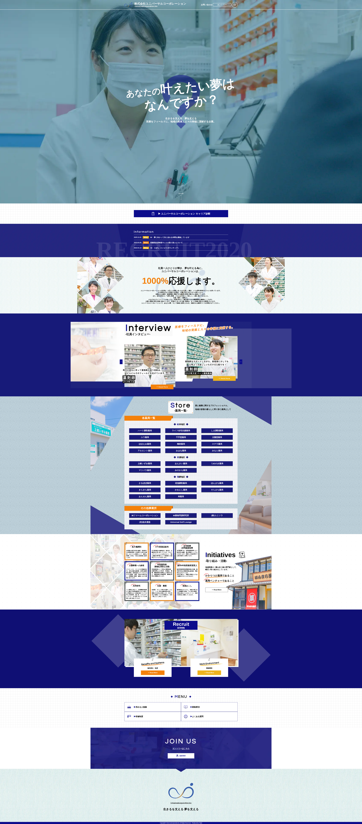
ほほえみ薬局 (145, 444)
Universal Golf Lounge (181, 522)
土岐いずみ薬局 (145, 463)
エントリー (222, 5)
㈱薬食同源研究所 (181, 515)
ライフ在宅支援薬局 (181, 430)
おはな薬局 (181, 450)
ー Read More (162, 387)
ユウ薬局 (145, 437)
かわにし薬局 (181, 490)
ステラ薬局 (217, 444)
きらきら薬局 (145, 490)
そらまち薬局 (217, 490)
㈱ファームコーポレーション (145, 515)
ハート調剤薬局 (145, 430)
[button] (121, 361)
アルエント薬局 (145, 450)
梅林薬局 (181, 444)
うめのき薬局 (217, 463)
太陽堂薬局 (217, 437)
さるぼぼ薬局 (145, 483)
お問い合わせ (206, 5)
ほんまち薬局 (217, 483)
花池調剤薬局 (181, 483)
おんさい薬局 (181, 463)
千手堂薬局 (181, 437)
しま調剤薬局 (217, 430)
